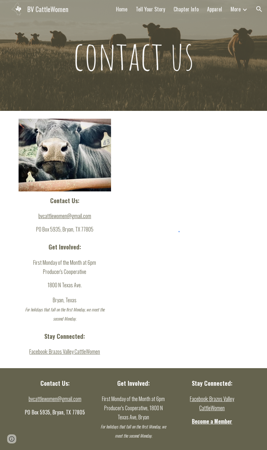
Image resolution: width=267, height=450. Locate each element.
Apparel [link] (214, 9)
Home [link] (121, 9)
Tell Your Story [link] (150, 9)
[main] (65, 214)
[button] (259, 9)
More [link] (236, 9)
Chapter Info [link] (186, 9)
